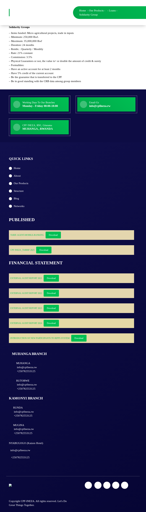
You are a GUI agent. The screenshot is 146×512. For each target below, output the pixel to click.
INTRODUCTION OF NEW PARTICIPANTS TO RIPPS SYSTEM (40, 338)
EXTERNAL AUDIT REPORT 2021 (26, 278)
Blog (16, 198)
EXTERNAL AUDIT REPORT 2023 (26, 308)
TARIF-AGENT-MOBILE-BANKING (27, 235)
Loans (112, 10)
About (17, 175)
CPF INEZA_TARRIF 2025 (22, 250)
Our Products (96, 10)
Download (53, 235)
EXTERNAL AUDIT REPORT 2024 (26, 323)
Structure (19, 191)
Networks (19, 206)
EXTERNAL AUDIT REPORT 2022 (26, 293)
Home (82, 10)
